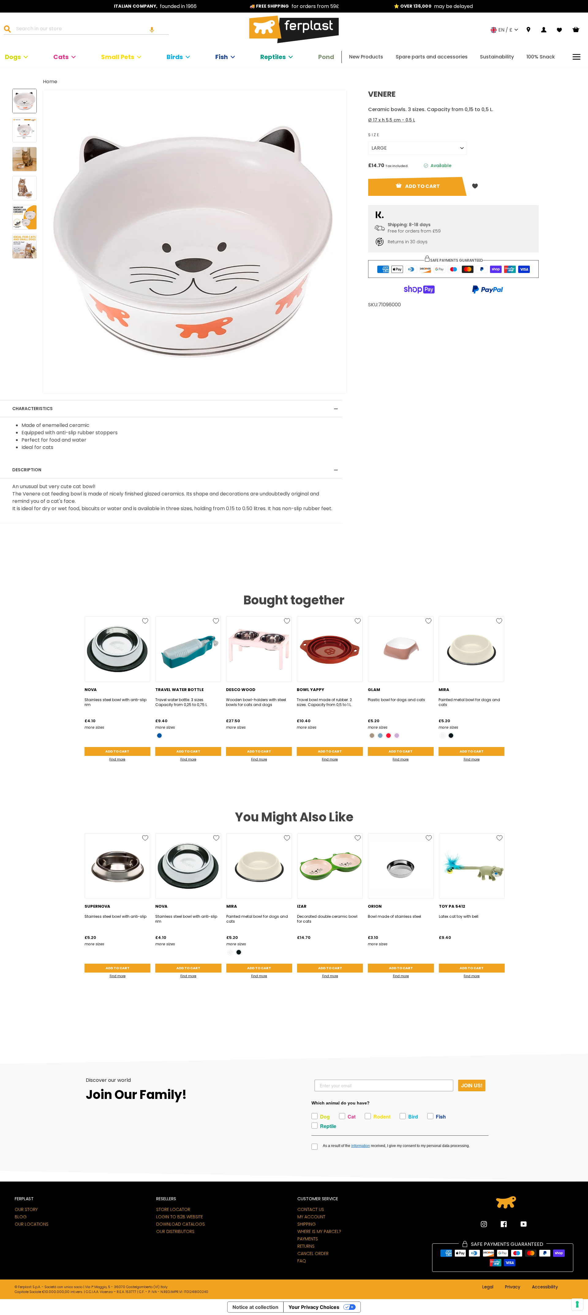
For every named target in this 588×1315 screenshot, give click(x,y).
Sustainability (497, 56)
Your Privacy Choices (313, 1307)
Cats (61, 57)
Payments (307, 1239)
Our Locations (31, 1224)
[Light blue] (380, 735)
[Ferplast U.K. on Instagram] (484, 1224)
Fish (221, 57)
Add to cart (117, 751)
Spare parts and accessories (432, 56)
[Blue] (159, 735)
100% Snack (540, 56)
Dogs (13, 57)
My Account (311, 1217)
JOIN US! (471, 1085)
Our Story (26, 1209)
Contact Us (310, 1209)
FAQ (301, 1261)
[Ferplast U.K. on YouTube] (519, 1224)
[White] (443, 735)
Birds (175, 57)
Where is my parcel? (319, 1231)
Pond (326, 57)
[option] (155, 6)
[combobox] (90, 29)
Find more (117, 759)
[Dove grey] (372, 735)
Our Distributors (175, 1231)
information (360, 1146)
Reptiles (273, 57)
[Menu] (576, 57)
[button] (152, 29)
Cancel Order (313, 1253)
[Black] (451, 735)
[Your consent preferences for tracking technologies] (577, 1304)
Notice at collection (255, 1307)
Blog (21, 1217)
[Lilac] (397, 735)
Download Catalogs (180, 1224)
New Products (366, 56)
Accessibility (545, 1287)
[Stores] (528, 30)
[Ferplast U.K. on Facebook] (499, 1224)
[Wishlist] (559, 30)
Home (50, 81)
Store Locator (173, 1209)
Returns (306, 1246)
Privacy (512, 1287)
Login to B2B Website (179, 1217)
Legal (487, 1287)
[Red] (388, 735)
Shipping (306, 1224)
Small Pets (117, 57)
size (374, 134)
